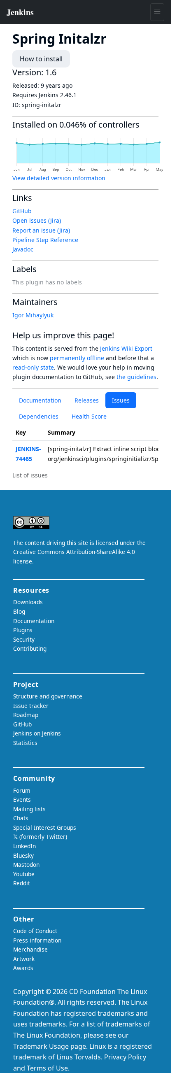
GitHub (22, 211)
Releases (87, 400)
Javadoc (22, 249)
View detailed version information (58, 178)
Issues (121, 400)
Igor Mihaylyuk (33, 315)
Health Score (89, 416)
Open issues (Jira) (36, 220)
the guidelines (136, 377)
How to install (41, 58)
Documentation (40, 400)
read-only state (33, 367)
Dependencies (38, 416)
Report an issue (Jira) (41, 230)
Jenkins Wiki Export (126, 348)
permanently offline (77, 358)
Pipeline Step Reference (45, 240)
